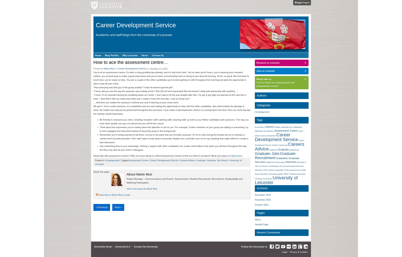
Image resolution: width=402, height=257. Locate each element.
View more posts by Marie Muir (142, 188)
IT (306, 162)
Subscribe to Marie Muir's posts (114, 195)
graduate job (294, 150)
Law (280, 166)
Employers (273, 150)
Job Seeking (273, 166)
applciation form (287, 127)
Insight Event (271, 162)
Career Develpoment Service (164, 160)
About (144, 55)
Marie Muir (109, 68)
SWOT (286, 174)
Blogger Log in (302, 2)
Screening (272, 174)
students (280, 174)
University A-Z (122, 246)
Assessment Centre (139, 160)
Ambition (277, 127)
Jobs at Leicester (265, 71)
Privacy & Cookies (299, 252)
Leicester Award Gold (290, 166)
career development (268, 136)
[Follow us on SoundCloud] (305, 247)
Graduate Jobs (267, 153)
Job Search (222, 160)
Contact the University (146, 246)
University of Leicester (276, 180)
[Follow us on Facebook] (271, 247)
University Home (103, 246)
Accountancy (260, 127)
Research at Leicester (268, 63)
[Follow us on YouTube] (282, 247)
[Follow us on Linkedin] (293, 247)
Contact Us (158, 55)
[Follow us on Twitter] (277, 247)
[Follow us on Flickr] (288, 247)
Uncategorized (112, 160)
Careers (275, 145)
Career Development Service (276, 137)
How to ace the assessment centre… (130, 62)
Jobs (257, 166)
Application (298, 127)
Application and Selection (264, 131)
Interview (211, 160)
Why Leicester (130, 55)
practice (271, 170)
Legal (284, 252)
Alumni (270, 126)
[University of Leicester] (106, 7)
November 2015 (263, 199)
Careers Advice (187, 160)
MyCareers (236, 156)
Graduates (282, 158)
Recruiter (264, 174)
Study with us (263, 79)
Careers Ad (283, 145)
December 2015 (263, 195)
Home (98, 55)
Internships (280, 162)
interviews (300, 162)
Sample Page (261, 224)
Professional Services (292, 170)
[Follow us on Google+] (299, 247)
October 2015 (262, 204)
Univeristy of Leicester (263, 179)
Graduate (201, 160)
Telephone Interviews (298, 174)
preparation (279, 170)
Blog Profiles (112, 55)
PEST (265, 170)
